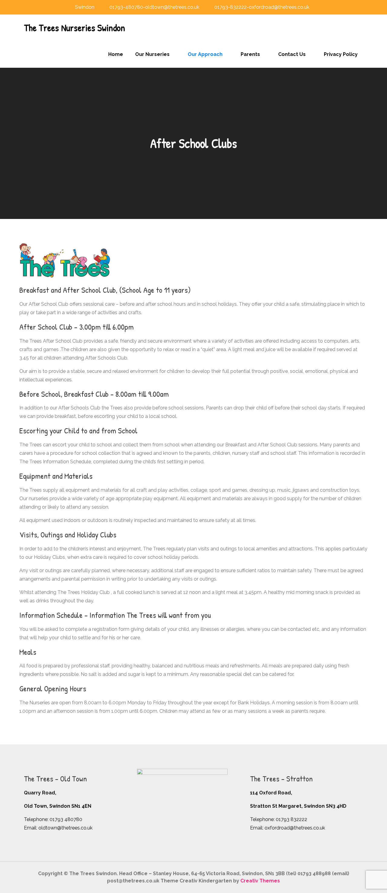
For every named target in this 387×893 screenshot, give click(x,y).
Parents (250, 54)
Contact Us (292, 54)
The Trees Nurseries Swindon (74, 27)
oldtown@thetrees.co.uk (65, 828)
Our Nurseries (152, 54)
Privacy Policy (341, 54)
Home (115, 54)
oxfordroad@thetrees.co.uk (295, 828)
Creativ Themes (260, 881)
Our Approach (205, 54)
